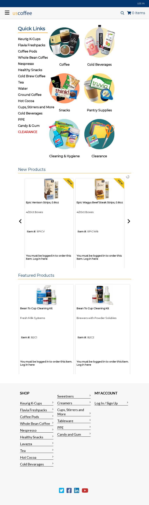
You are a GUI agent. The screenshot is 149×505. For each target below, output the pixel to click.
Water (23, 88)
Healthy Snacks (31, 437)
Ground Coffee (30, 95)
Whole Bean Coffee (35, 423)
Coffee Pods (29, 417)
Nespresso (28, 430)
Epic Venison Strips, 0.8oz (42, 202)
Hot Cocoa (26, 101)
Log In (141, 3)
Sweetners (65, 396)
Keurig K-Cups (31, 403)
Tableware (65, 421)
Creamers (64, 403)
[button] (73, 169)
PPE (21, 119)
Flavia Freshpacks (33, 410)
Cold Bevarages (32, 464)
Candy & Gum (29, 126)
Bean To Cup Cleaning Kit (36, 308)
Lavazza (26, 444)
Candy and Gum (69, 434)
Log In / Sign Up (106, 403)
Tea (21, 82)
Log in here (40, 258)
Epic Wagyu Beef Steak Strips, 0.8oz (100, 202)
